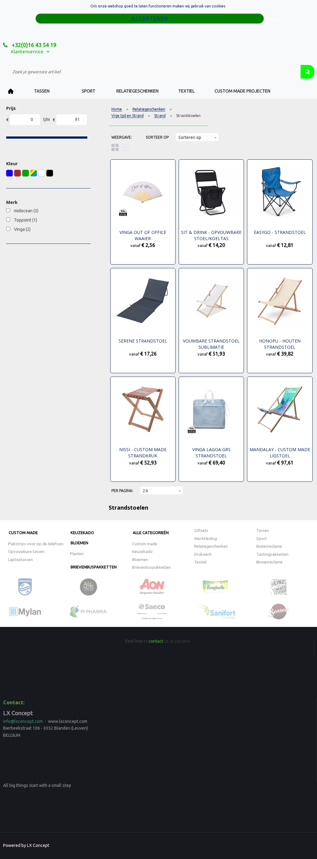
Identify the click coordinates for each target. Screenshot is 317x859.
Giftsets (201, 530)
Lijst (125, 147)
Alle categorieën (151, 532)
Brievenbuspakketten (94, 567)
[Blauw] (9, 173)
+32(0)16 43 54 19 (33, 45)
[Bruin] (17, 173)
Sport (88, 90)
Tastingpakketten (272, 554)
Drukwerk (203, 554)
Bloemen (79, 543)
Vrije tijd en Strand (127, 116)
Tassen (42, 90)
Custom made (23, 532)
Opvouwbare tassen (26, 551)
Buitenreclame (269, 546)
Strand (160, 116)
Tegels (115, 147)
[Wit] (41, 173)
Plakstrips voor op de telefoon (35, 544)
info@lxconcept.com (23, 721)
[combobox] (152, 72)
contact (156, 641)
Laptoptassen (20, 559)
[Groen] (25, 173)
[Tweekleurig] (33, 173)
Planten (77, 553)
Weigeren (274, 19)
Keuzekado (82, 532)
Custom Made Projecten (242, 90)
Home (11, 91)
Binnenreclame (269, 562)
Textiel (186, 90)
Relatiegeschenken (137, 90)
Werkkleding (205, 538)
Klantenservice (27, 51)
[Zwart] (49, 173)
